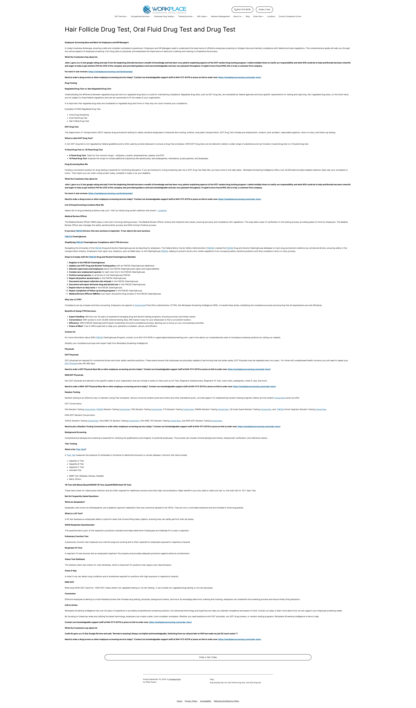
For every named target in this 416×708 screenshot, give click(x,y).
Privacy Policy (191, 701)
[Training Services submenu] (193, 16)
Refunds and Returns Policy (226, 701)
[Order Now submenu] (263, 16)
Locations (162, 210)
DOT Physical (71, 363)
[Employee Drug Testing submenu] (174, 16)
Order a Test (264, 9)
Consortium (140, 305)
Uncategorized (174, 679)
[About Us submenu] (242, 16)
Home (179, 701)
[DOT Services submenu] (126, 16)
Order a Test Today (208, 657)
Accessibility (205, 701)
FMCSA (79, 231)
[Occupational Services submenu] (150, 16)
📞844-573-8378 (242, 9)
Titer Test (80, 449)
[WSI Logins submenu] (207, 16)
